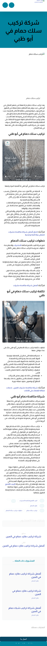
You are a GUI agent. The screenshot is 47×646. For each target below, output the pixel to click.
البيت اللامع (10, 484)
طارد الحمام (33, 506)
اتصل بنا (23, 639)
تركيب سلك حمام (32, 510)
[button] (37, 523)
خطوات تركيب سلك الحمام (14, 510)
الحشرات (17, 245)
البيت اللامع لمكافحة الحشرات (28, 500)
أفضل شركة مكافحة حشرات (25, 285)
